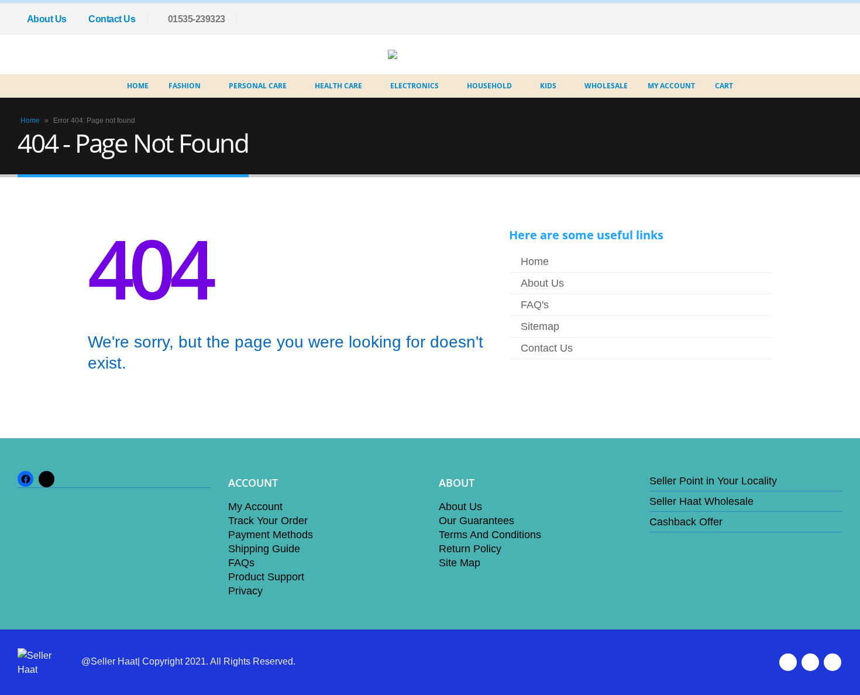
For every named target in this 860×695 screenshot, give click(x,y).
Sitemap (540, 326)
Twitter (810, 662)
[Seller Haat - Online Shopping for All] (421, 54)
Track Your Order (268, 521)
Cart (724, 86)
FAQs (241, 563)
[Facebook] (833, 19)
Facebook (788, 662)
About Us (47, 19)
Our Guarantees (476, 521)
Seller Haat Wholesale (701, 501)
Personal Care (258, 86)
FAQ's (535, 305)
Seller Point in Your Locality (713, 481)
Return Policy (470, 549)
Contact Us (111, 19)
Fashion (184, 86)
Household (489, 86)
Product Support (266, 577)
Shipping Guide (264, 549)
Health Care (338, 86)
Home (138, 86)
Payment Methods (270, 535)
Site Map (459, 563)
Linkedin (832, 662)
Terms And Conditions (490, 535)
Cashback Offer (686, 522)
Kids (548, 86)
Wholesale (606, 86)
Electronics (414, 86)
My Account (671, 86)
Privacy (245, 591)
